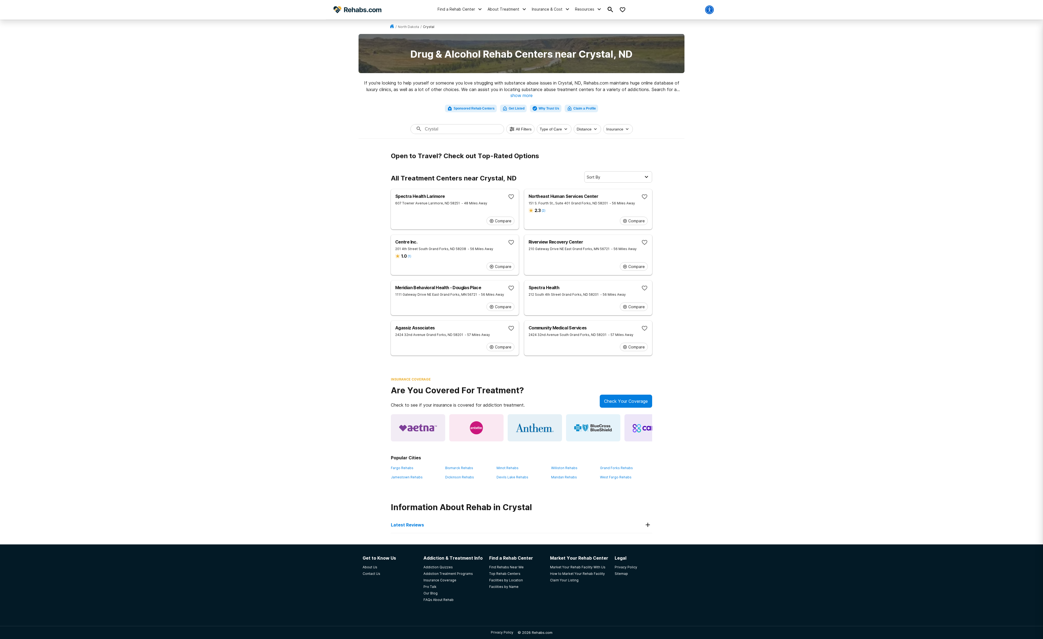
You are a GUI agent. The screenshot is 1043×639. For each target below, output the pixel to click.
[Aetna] (418, 427)
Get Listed (516, 108)
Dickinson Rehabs (459, 477)
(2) (543, 210)
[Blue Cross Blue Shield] (593, 427)
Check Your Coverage (626, 401)
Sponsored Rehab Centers (474, 108)
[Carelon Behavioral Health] (651, 427)
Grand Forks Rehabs (616, 468)
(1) (409, 256)
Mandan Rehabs (564, 477)
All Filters (524, 129)
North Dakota (408, 27)
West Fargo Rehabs (616, 477)
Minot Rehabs (508, 468)
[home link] (392, 27)
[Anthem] (535, 427)
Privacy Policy (502, 632)
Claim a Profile (584, 108)
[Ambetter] (476, 427)
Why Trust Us (549, 108)
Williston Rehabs (564, 468)
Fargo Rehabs (402, 468)
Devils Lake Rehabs (512, 477)
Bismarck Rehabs (459, 468)
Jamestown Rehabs (407, 477)
